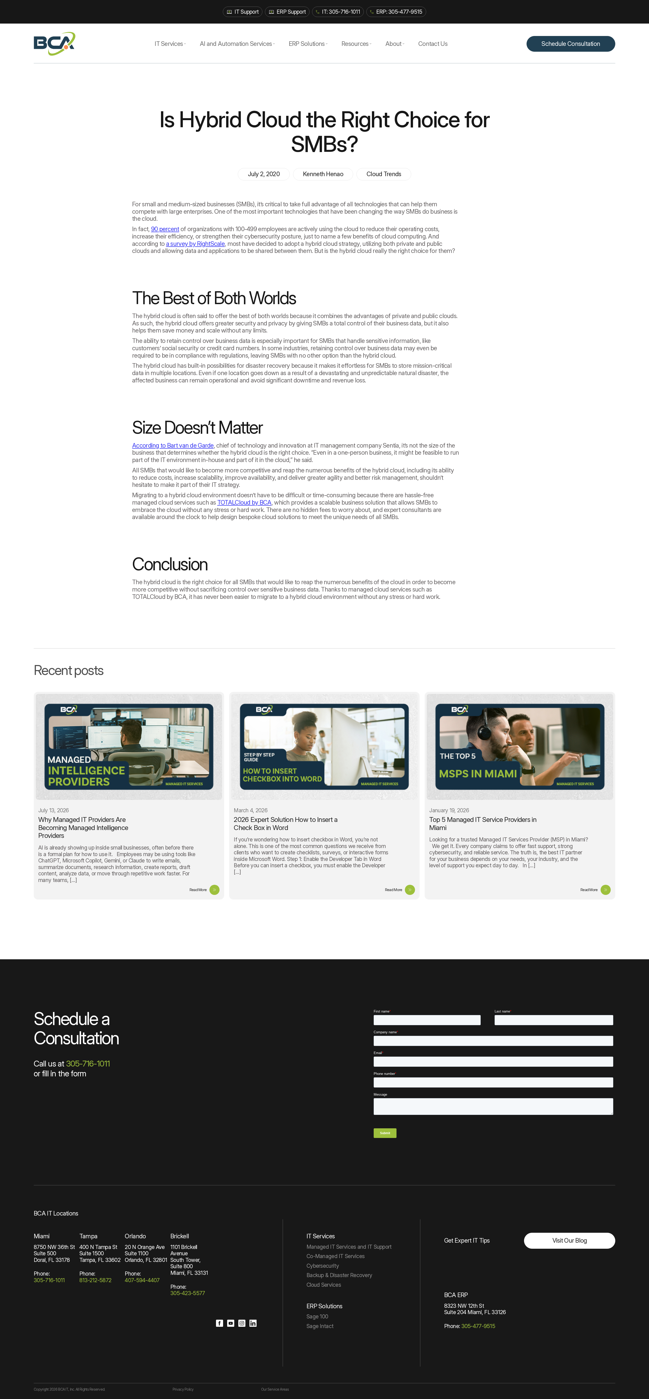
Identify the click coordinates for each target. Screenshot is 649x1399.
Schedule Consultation (571, 43)
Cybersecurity (323, 1265)
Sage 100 (317, 1316)
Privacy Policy (183, 1389)
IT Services (169, 43)
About (393, 43)
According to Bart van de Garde (172, 445)
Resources (355, 43)
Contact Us (432, 43)
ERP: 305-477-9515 (399, 11)
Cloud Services (324, 1284)
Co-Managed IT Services (336, 1256)
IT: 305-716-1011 (341, 11)
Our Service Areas (275, 1389)
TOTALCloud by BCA (244, 502)
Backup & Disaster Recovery (339, 1275)
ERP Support (291, 11)
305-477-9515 (478, 1326)
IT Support (247, 11)
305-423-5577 (187, 1293)
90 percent (165, 229)
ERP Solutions (307, 43)
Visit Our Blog (569, 1240)
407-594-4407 (142, 1280)
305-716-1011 (88, 1064)
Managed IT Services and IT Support (349, 1246)
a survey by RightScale (195, 243)
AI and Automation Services (236, 43)
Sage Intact (320, 1326)
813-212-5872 (95, 1280)
